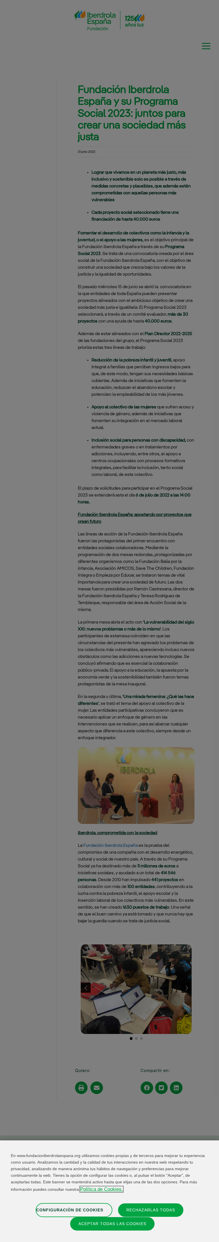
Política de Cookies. (101, 1189)
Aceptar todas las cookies (112, 1223)
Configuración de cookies (69, 1210)
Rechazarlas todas (150, 1210)
